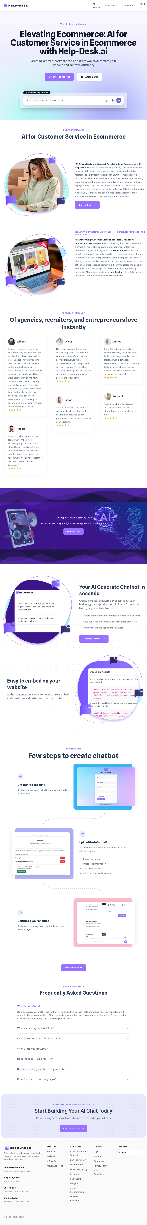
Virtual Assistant (55, 1166)
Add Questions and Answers (97, 873)
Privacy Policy (101, 1166)
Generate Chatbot (91, 639)
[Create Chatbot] (118, 100)
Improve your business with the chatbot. (103, 628)
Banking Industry (78, 1160)
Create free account (31, 785)
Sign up (97, 1156)
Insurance (75, 1174)
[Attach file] (107, 100)
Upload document (92, 859)
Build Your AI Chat (71, 1128)
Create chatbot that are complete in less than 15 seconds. (112, 615)
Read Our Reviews (73, 968)
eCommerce (76, 1164)
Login (96, 1151)
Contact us (99, 1161)
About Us (51, 1151)
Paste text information (94, 864)
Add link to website (92, 868)
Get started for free (59, 76)
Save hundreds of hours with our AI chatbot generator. (110, 621)
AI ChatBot (52, 1161)
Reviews (51, 1156)
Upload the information (94, 842)
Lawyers (74, 1183)
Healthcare (75, 1179)
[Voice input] (113, 100)
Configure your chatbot (33, 921)
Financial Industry (78, 1169)
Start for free (85, 205)
